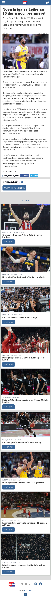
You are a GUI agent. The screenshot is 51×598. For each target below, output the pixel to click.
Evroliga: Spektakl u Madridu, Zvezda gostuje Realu (24, 358)
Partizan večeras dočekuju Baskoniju (19, 317)
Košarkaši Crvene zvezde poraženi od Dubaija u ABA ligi (24, 524)
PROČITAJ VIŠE (8, 241)
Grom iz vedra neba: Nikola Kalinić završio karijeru (22, 236)
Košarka (25, 200)
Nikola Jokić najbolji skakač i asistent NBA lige (24, 277)
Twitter (35, 176)
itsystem (28, 590)
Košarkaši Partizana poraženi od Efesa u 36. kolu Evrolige (25, 401)
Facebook (24, 176)
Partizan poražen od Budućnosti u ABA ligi (22, 442)
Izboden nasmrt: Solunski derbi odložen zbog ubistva (23, 566)
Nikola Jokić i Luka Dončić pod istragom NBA (23, 482)
